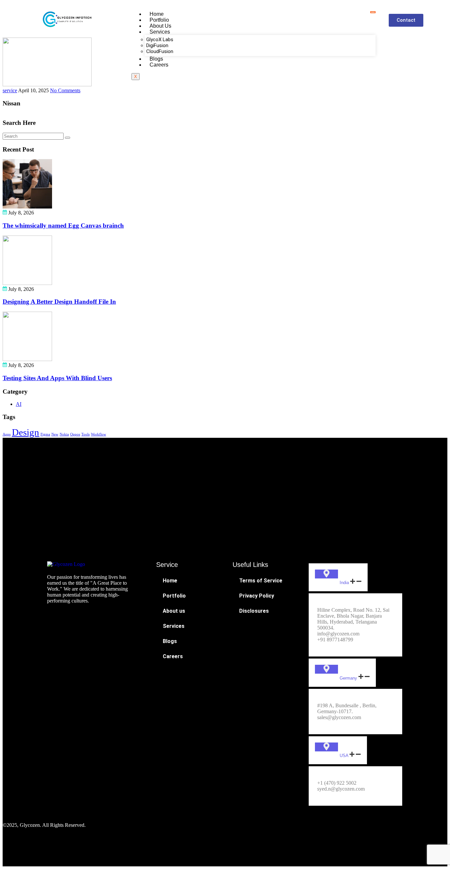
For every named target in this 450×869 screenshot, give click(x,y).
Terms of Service (260, 580)
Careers (159, 65)
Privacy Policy (256, 596)
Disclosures (254, 611)
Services (160, 32)
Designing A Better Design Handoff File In (59, 301)
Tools (85, 434)
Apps (7, 434)
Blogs (156, 59)
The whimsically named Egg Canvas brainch (63, 225)
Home (157, 14)
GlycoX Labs (159, 39)
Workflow (98, 434)
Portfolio (159, 20)
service (10, 90)
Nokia (64, 434)
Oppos (75, 434)
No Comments (65, 90)
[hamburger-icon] (373, 12)
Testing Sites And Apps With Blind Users (57, 378)
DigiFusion (157, 45)
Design (25, 432)
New (54, 434)
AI (18, 404)
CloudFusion (159, 51)
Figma (45, 434)
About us (160, 26)
